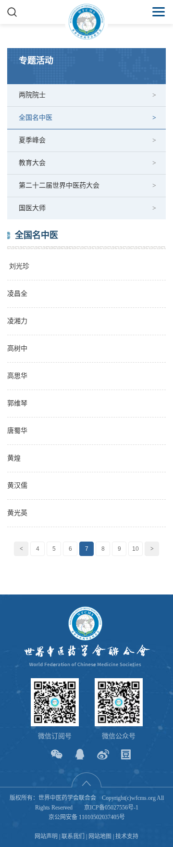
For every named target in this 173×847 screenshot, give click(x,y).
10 (135, 548)
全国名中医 (35, 117)
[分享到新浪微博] (103, 754)
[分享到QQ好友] (80, 754)
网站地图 (99, 836)
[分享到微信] (57, 754)
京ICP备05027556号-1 (111, 807)
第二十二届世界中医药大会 (59, 185)
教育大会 (32, 162)
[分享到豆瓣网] (126, 754)
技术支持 (126, 836)
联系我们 (73, 836)
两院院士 (32, 95)
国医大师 (32, 208)
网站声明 (46, 836)
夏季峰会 (32, 140)
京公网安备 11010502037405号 (87, 817)
